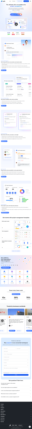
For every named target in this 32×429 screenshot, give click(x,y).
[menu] (16, 413)
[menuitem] (16, 404)
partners (13, 372)
